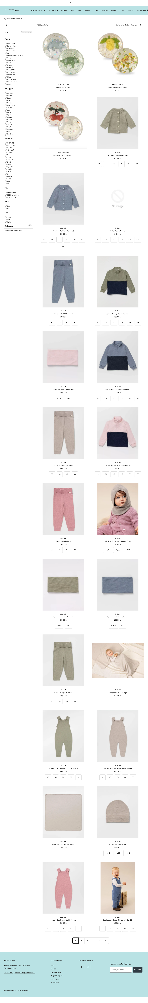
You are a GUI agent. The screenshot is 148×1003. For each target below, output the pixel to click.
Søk (122, 10)
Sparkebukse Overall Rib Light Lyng (63, 920)
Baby (72, 10)
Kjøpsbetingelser (57, 976)
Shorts (9, 124)
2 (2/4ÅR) (10, 160)
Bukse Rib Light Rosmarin (63, 693)
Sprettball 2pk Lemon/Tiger (118, 87)
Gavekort (104, 10)
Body (9, 98)
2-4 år (9, 164)
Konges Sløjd (11, 79)
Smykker (10, 134)
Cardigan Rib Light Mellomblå (63, 231)
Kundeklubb (55, 983)
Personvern (55, 979)
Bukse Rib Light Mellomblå (63, 314)
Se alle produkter (26, 32)
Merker (113, 10)
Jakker (9, 108)
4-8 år (9, 179)
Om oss (54, 969)
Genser (9, 103)
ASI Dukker (11, 43)
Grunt (9, 63)
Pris (6, 188)
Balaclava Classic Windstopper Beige (117, 541)
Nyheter (64, 10)
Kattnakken (11, 75)
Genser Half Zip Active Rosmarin (118, 314)
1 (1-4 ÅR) (10, 150)
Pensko (9, 119)
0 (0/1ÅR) (10, 143)
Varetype (8, 88)
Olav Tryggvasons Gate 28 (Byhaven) (17, 965)
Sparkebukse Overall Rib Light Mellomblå (118, 920)
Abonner (137, 970)
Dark (8, 53)
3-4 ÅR (9, 169)
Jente (9, 217)
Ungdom (88, 10)
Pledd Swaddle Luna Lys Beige (63, 844)
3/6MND (10, 172)
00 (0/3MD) (11, 145)
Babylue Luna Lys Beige (117, 844)
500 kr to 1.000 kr (13, 195)
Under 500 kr (11, 193)
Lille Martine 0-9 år (38, 10)
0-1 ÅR (9, 148)
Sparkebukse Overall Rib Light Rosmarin (63, 768)
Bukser (9, 100)
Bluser (9, 96)
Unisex (9, 222)
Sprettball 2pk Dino (63, 87)
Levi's (9, 84)
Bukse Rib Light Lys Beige (63, 465)
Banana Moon (11, 46)
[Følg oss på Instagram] (88, 967)
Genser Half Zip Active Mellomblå (118, 390)
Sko (8, 132)
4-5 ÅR (9, 176)
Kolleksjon (8, 226)
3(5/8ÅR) (10, 167)
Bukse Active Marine (117, 231)
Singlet (9, 127)
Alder (6, 201)
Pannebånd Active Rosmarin (63, 617)
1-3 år (9, 155)
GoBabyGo (11, 60)
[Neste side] (106, 940)
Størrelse (8, 138)
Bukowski (10, 48)
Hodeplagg (11, 105)
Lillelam (118, 152)
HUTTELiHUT (11, 72)
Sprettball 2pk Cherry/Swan (63, 155)
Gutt (8, 220)
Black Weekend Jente (14, 231)
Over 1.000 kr (11, 197)
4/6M (9, 181)
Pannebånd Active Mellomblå (117, 617)
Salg (96, 10)
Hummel (10, 67)
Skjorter (10, 129)
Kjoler (9, 115)
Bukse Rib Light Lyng (63, 541)
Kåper (9, 112)
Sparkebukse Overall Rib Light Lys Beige (117, 768)
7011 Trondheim (10, 968)
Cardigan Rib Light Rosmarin (117, 155)
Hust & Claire (11, 70)
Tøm (30, 225)
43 (100, 940)
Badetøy (10, 93)
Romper (10, 122)
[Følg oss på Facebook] (82, 967)
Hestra (9, 65)
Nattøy (9, 117)
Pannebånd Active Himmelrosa (63, 390)
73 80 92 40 (8, 973)
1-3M (9, 157)
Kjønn (7, 212)
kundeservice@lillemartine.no (25, 973)
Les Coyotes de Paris (14, 82)
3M (8, 174)
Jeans (9, 110)
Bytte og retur (56, 972)
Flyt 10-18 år (53, 10)
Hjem (6, 19)
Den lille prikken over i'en (15, 56)
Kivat (9, 77)
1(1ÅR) (9, 152)
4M (8, 184)
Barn (79, 10)
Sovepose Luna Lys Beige (117, 693)
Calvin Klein (11, 51)
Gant (9, 58)
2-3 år (9, 162)
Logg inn (131, 10)
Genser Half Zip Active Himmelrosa (118, 465)
